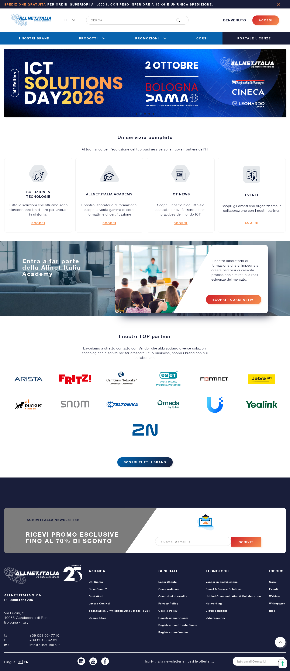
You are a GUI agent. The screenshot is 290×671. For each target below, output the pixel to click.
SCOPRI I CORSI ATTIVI (234, 299)
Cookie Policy (167, 610)
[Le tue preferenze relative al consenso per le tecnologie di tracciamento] (283, 664)
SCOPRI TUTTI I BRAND (145, 462)
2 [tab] (141, 114)
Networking (214, 603)
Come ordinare (168, 589)
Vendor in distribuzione (222, 581)
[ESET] (168, 379)
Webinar (275, 596)
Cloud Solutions (217, 610)
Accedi (266, 20)
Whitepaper (277, 603)
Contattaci (96, 596)
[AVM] (75, 379)
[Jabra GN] (261, 379)
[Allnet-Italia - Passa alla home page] (31, 24)
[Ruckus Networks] (28, 404)
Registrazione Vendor (173, 632)
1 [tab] (136, 114)
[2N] (145, 429)
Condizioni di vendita (172, 596)
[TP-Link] (168, 404)
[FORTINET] (215, 379)
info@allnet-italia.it (45, 645)
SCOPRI (38, 223)
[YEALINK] (261, 404)
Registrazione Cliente (173, 617)
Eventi (273, 589)
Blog (272, 610)
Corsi (273, 581)
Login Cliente (167, 581)
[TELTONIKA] (122, 404)
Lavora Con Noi (99, 603)
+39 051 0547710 (44, 635)
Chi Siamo (96, 581)
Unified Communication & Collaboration (233, 596)
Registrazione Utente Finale (177, 625)
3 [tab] (145, 114)
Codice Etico (98, 617)
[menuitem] (135, 20)
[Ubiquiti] (215, 404)
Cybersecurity (215, 617)
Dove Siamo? (98, 589)
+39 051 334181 (43, 640)
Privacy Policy (168, 603)
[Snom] (75, 404)
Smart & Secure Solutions (224, 589)
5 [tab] (153, 114)
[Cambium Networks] (122, 379)
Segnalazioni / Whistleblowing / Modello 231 (119, 610)
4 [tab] (149, 114)
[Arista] (28, 379)
